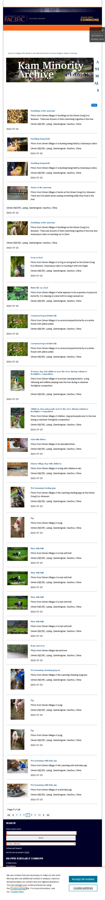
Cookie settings (18, 888)
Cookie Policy (17, 892)
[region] (52, 883)
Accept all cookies (83, 879)
